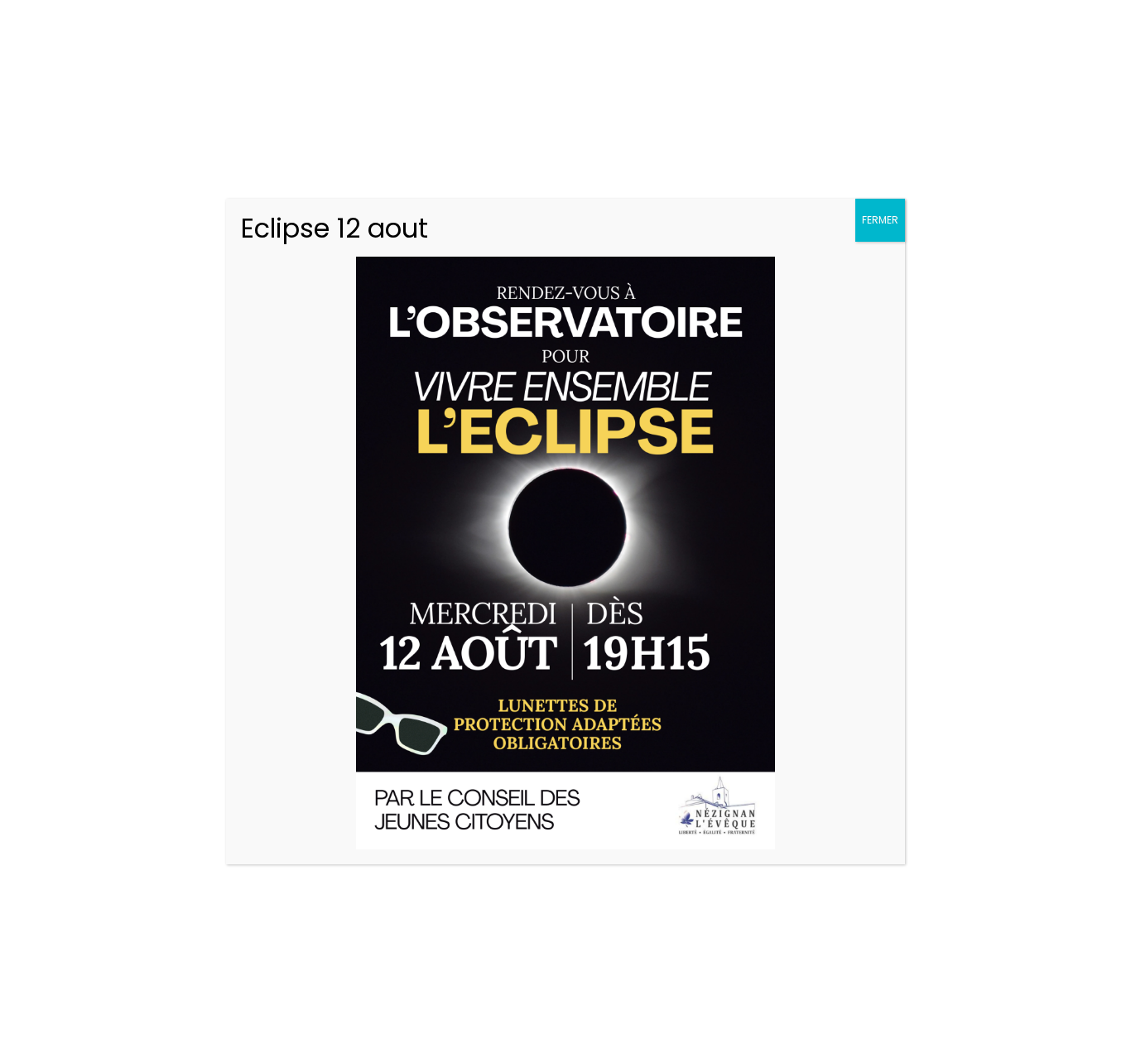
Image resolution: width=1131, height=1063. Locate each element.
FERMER (880, 220)
